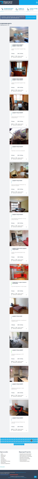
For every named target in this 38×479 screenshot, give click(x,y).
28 (13, 440)
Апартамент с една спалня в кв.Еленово (19, 283)
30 (17, 440)
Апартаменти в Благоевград (24, 457)
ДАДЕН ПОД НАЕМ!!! (17, 112)
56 (26, 442)
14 (26, 438)
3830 (14, 361)
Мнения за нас (3, 455)
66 (19, 444)
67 (21, 444)
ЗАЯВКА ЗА (21, 9)
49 (13, 442)
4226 (14, 429)
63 (14, 444)
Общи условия (3, 462)
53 (20, 442)
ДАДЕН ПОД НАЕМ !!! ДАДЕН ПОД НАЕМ (17, 45)
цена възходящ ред (11, 16)
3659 (14, 293)
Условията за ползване (12, 477)
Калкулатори (3, 456)
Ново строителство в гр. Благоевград (26, 456)
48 (11, 442)
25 (8, 440)
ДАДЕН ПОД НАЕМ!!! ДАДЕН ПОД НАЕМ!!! (17, 79)
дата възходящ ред (6, 17)
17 (31, 438)
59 (31, 442)
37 (29, 440)
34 (24, 440)
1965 (14, 395)
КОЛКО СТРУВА (34, 9)
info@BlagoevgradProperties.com (20, 472)
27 (11, 440)
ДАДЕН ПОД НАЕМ (17, 180)
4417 (14, 56)
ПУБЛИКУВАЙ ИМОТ (8, 9)
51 (17, 442)
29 (15, 440)
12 (22, 438)
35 (26, 440)
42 (1, 442)
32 (20, 440)
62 (36, 442)
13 (24, 438)
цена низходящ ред (20, 16)
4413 (14, 124)
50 (15, 442)
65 (18, 444)
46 (8, 442)
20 (36, 438)
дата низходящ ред (15, 17)
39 (33, 440)
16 (29, 438)
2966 (14, 225)
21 (1, 440)
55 (24, 442)
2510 (14, 259)
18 (33, 438)
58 (29, 442)
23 (4, 440)
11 (20, 438)
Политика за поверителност (5, 463)
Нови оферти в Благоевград (5, 461)
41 (36, 440)
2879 (14, 327)
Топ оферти (3, 458)
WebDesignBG (2, 466)
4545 (14, 90)
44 (4, 442)
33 (22, 440)
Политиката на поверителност (21, 477)
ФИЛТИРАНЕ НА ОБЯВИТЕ (31, 17)
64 (16, 444)
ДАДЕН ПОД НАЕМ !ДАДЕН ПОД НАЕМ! (19, 249)
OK (35, 476)
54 (22, 442)
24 (6, 440)
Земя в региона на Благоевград (25, 458)
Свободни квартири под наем (24, 461)
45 (6, 442)
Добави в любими (20, 56)
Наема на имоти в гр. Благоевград (25, 455)
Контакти (2, 457)
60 (33, 442)
